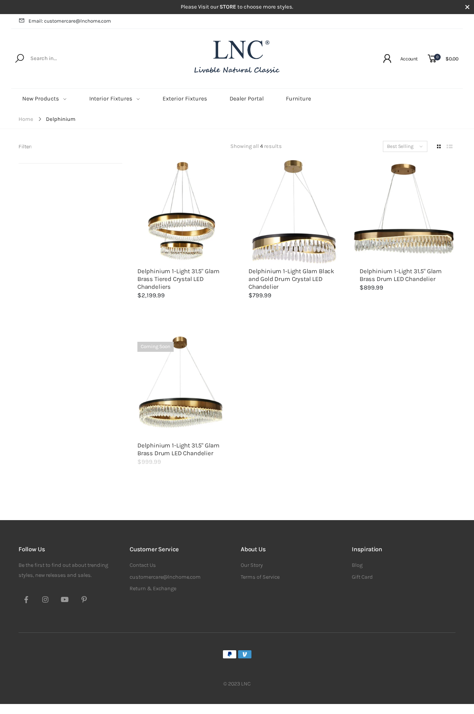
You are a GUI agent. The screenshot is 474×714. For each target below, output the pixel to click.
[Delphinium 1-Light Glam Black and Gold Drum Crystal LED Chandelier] (292, 212)
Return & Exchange (153, 588)
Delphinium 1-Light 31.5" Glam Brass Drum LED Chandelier (401, 275)
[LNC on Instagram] (45, 600)
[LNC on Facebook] (26, 600)
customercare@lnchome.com (165, 577)
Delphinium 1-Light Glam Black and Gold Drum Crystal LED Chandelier (291, 279)
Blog (357, 565)
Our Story (252, 565)
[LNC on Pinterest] (84, 600)
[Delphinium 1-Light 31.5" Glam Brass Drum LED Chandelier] (403, 212)
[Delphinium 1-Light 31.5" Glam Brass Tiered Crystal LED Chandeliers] (181, 212)
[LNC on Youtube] (65, 600)
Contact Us (143, 565)
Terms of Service (260, 577)
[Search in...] (21, 58)
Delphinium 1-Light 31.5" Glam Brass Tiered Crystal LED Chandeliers (178, 279)
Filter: (25, 146)
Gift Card (362, 577)
